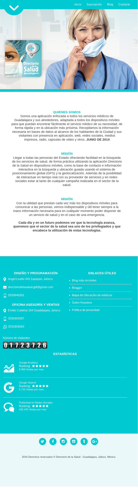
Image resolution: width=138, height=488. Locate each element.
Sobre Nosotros (82, 302)
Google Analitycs (28, 362)
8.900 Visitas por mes (31, 369)
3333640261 (16, 295)
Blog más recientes (84, 280)
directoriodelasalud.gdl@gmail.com (30, 287)
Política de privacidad (85, 310)
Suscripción (94, 4)
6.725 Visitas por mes (31, 389)
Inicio (77, 4)
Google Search (27, 382)
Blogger (77, 287)
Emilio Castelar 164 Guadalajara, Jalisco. (34, 310)
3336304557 (16, 318)
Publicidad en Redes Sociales (36, 402)
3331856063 (16, 326)
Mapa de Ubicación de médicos (92, 295)
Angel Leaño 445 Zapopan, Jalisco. (30, 279)
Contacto (124, 4)
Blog (110, 4)
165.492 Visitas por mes (32, 409)
